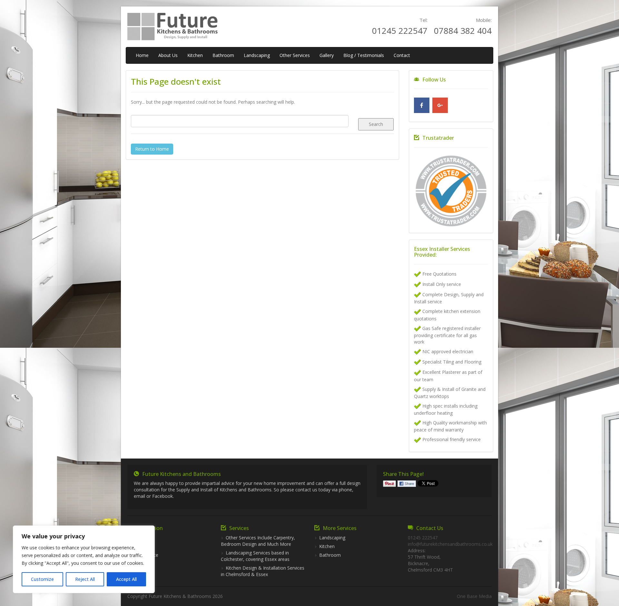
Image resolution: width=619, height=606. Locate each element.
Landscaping (257, 55)
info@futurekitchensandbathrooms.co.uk (450, 544)
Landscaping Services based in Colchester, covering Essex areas (255, 556)
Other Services (295, 55)
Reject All (85, 579)
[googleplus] (440, 105)
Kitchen (195, 55)
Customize (42, 579)
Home (142, 55)
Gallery (326, 55)
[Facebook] (421, 105)
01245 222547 (399, 30)
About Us (168, 55)
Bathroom (223, 55)
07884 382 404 (463, 30)
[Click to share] (407, 483)
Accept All (126, 579)
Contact (402, 55)
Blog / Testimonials (363, 55)
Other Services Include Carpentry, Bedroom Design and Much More (258, 541)
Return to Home (152, 149)
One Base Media (474, 596)
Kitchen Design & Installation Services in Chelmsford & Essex (262, 571)
